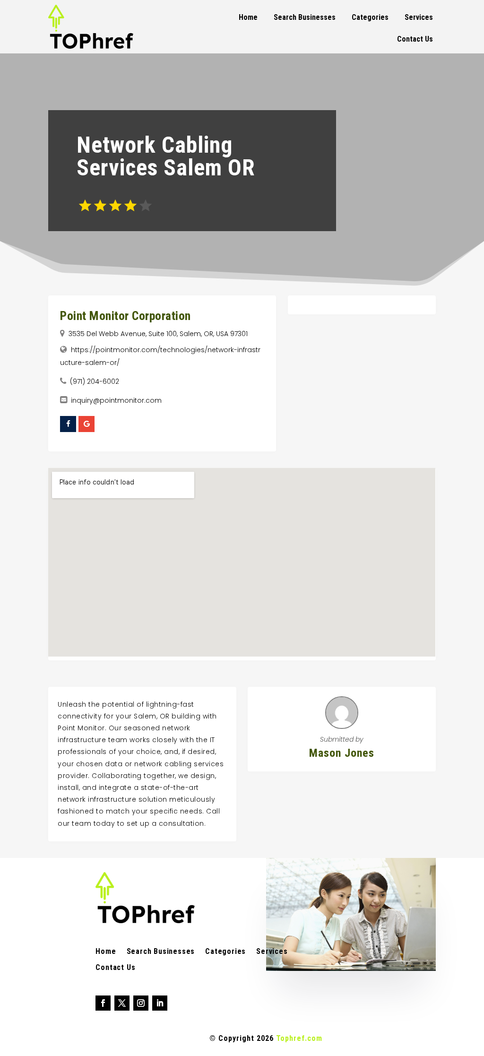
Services (419, 17)
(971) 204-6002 (94, 381)
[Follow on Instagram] (140, 1003)
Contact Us (415, 39)
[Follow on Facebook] (103, 1003)
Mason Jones (341, 753)
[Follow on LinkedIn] (159, 1003)
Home (248, 17)
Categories (370, 17)
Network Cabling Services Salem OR (166, 156)
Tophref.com (299, 1038)
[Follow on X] (122, 1003)
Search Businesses (305, 17)
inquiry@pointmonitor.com (116, 400)
